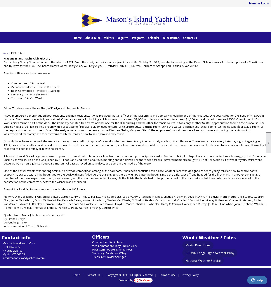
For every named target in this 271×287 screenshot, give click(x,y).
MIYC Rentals (171, 38)
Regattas (122, 38)
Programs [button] (138, 38)
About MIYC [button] (92, 38)
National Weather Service (203, 261)
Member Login (259, 3)
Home (78, 38)
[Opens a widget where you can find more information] (257, 280)
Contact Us (190, 38)
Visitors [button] (109, 38)
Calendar (153, 38)
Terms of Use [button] (167, 275)
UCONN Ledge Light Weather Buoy (209, 253)
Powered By (126, 280)
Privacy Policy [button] (190, 275)
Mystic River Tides (197, 245)
